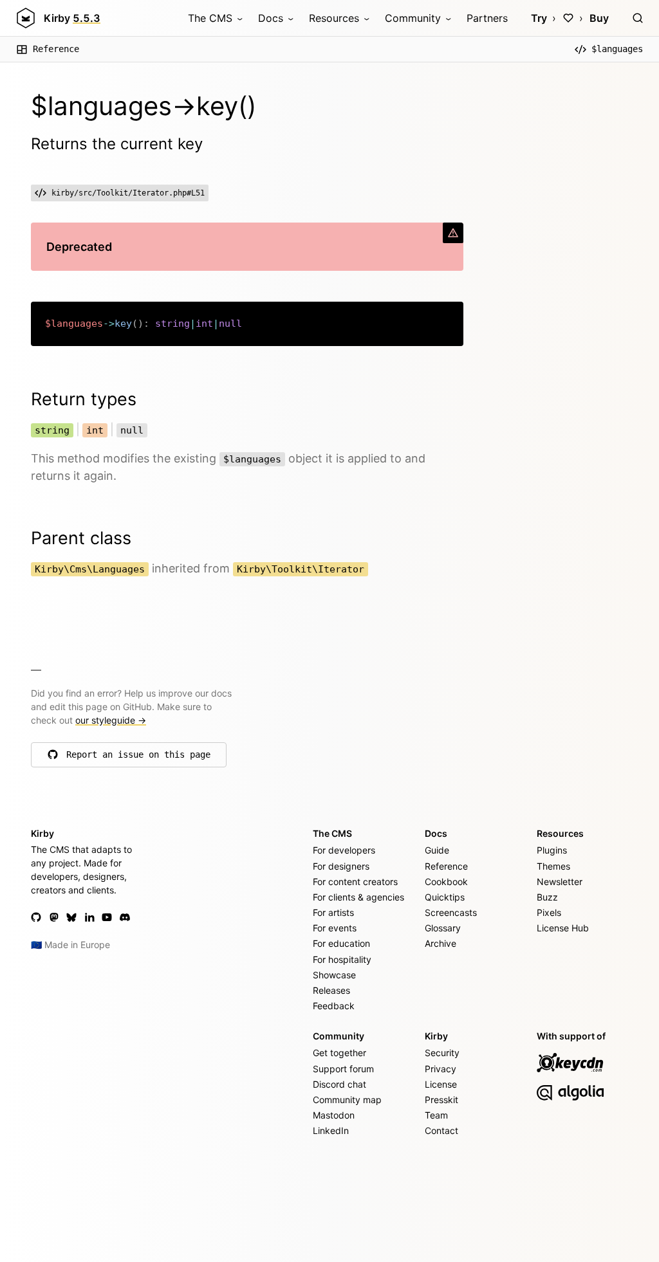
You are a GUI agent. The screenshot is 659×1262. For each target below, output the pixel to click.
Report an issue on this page (138, 757)
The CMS (210, 18)
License (441, 1084)
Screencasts (451, 912)
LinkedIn (331, 1130)
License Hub (563, 927)
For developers (344, 850)
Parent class (81, 538)
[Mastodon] (54, 917)
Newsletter (559, 881)
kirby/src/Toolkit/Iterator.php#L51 (128, 192)
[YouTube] (107, 917)
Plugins (552, 850)
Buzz (547, 897)
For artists (333, 912)
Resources (334, 18)
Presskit (441, 1099)
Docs (270, 18)
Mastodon (334, 1115)
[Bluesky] (71, 917)
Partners (487, 18)
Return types (83, 399)
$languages (617, 49)
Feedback (334, 1005)
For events (335, 927)
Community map (347, 1099)
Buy (599, 18)
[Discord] (125, 917)
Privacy (440, 1068)
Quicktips (445, 897)
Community (413, 18)
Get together (339, 1052)
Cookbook (446, 881)
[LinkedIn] (89, 917)
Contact (441, 1130)
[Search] (637, 18)
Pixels (549, 912)
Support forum (343, 1068)
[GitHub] (36, 917)
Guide (437, 850)
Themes (553, 866)
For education (341, 943)
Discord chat (339, 1084)
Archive (440, 943)
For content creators (355, 881)
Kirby (72, 18)
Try (539, 18)
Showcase (334, 974)
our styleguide (110, 720)
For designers (341, 866)
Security (442, 1052)
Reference (56, 49)
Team (436, 1115)
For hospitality (342, 959)
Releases (331, 990)
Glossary (443, 927)
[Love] (568, 18)
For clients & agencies (358, 897)
